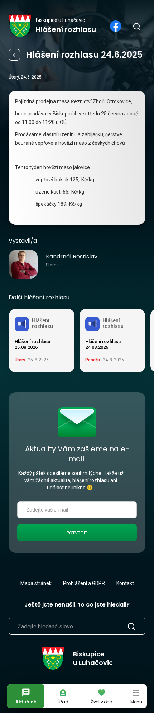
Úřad (63, 702)
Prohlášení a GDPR (84, 583)
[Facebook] (116, 26)
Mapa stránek (36, 583)
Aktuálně (25, 702)
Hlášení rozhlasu (14, 55)
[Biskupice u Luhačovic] (20, 25)
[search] (136, 26)
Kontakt (125, 583)
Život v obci (102, 702)
